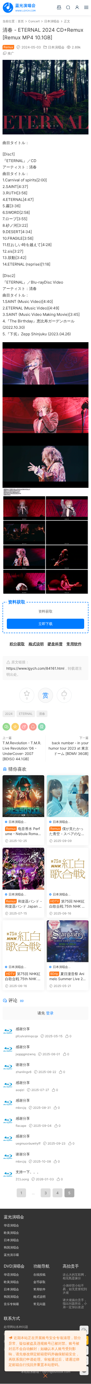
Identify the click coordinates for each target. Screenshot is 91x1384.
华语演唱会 (11, 1225)
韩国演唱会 (11, 1247)
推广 (11, 53)
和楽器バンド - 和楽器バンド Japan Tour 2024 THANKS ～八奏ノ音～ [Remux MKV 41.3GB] (23, 904)
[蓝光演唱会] (19, 7)
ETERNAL (26, 714)
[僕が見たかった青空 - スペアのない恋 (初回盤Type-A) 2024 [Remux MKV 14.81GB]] (67, 796)
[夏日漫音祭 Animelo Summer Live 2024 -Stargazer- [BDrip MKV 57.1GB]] (67, 941)
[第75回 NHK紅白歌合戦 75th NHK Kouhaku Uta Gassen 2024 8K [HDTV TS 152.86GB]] (67, 869)
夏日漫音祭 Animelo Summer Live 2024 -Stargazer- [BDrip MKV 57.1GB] (67, 976)
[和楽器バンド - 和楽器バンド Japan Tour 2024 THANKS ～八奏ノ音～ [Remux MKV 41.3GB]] (23, 869)
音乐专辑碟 (11, 1304)
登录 (50, 1013)
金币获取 (39, 1282)
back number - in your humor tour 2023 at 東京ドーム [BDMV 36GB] (68, 748)
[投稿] (59, 7)
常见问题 (39, 1304)
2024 (9, 714)
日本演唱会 (56, 47)
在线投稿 (39, 1274)
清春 (42, 714)
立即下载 (45, 623)
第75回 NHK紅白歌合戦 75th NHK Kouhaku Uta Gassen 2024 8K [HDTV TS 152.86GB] (67, 904)
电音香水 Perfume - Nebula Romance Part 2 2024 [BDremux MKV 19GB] (22, 831)
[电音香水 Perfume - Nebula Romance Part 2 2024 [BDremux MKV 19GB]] (23, 796)
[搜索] (68, 7)
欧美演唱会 (11, 1233)
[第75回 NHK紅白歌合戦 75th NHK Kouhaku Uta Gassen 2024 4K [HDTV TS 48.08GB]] (23, 941)
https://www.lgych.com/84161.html (35, 668)
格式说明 (39, 1297)
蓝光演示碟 (11, 1255)
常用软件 (39, 1289)
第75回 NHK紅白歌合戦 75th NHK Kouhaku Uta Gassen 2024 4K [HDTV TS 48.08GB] (23, 976)
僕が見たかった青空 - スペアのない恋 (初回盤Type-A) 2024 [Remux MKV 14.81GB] (67, 831)
